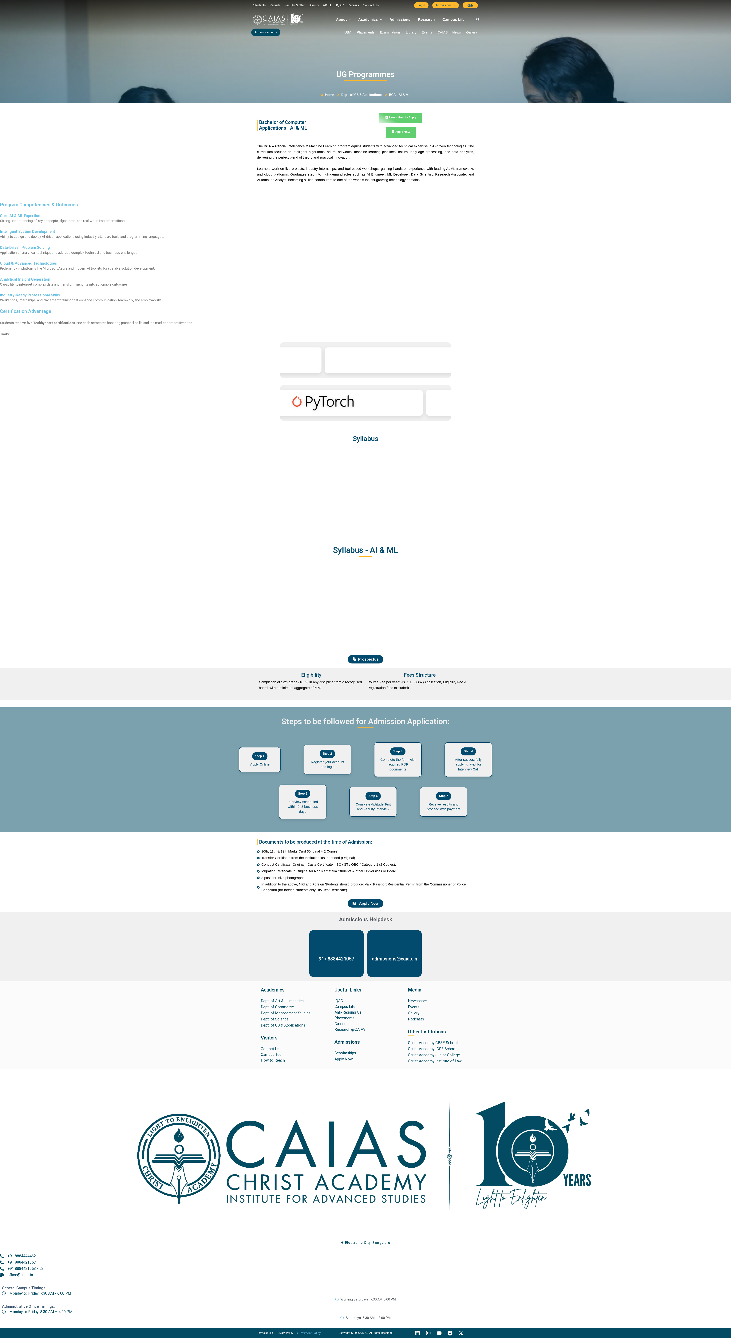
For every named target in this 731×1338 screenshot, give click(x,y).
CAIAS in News (449, 32)
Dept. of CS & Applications (283, 1025)
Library (411, 32)
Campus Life (344, 1006)
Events (427, 32)
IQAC (338, 1001)
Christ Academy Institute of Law (435, 1061)
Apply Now (343, 1059)
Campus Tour (272, 1054)
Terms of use (265, 1332)
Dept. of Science (275, 1019)
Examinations (390, 32)
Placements (366, 32)
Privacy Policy (285, 1332)
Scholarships (345, 1053)
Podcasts (416, 1019)
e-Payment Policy (309, 1333)
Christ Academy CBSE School (433, 1042)
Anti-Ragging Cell (348, 1012)
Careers (341, 1023)
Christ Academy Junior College (434, 1055)
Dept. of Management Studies (285, 1013)
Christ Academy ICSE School (432, 1049)
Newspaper (417, 1001)
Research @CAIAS (350, 1029)
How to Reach (273, 1060)
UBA (347, 32)
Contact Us (270, 1049)
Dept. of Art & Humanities (282, 1001)
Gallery (471, 32)
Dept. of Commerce (277, 1007)
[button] (421, 5)
